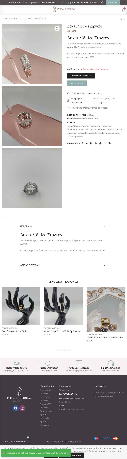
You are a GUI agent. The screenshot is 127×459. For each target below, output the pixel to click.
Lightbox (57, 28)
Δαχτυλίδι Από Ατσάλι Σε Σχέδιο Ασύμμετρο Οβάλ (68, 337)
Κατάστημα (16, 18)
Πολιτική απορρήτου (71, 455)
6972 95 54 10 (68, 394)
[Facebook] (16, 408)
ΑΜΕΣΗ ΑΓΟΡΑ (77, 83)
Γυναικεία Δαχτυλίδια (34, 18)
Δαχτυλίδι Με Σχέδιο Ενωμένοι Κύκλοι (104, 331)
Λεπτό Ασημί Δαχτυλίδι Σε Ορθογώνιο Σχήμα (23, 331)
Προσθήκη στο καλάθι (81, 75)
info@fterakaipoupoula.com (71, 409)
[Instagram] (22, 408)
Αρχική (5, 18)
